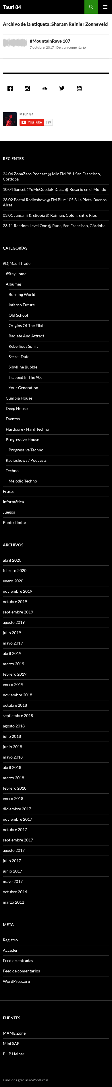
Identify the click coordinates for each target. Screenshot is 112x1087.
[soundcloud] (46, 88)
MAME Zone (14, 1033)
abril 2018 (12, 767)
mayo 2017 (13, 881)
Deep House (17, 408)
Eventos (13, 418)
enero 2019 (13, 684)
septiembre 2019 (18, 611)
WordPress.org (16, 981)
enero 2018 (13, 798)
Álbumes (14, 284)
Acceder (10, 950)
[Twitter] (63, 88)
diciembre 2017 (17, 808)
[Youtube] (80, 88)
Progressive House (22, 439)
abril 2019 (12, 653)
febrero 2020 (14, 570)
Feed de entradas (18, 960)
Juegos (9, 512)
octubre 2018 (15, 705)
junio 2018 (12, 746)
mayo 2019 (13, 643)
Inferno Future (22, 304)
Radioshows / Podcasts (26, 460)
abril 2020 (12, 560)
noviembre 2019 (17, 591)
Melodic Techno (23, 480)
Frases (8, 491)
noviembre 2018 (17, 694)
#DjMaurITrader (17, 263)
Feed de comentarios (21, 970)
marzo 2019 (13, 663)
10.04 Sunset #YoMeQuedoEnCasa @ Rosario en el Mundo (54, 189)
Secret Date (19, 356)
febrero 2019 (14, 674)
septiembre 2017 (18, 839)
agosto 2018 (14, 725)
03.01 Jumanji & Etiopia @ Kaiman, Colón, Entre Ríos (50, 215)
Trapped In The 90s (25, 377)
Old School (18, 315)
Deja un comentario (71, 47)
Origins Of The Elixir (27, 325)
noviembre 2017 (17, 819)
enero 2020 (13, 580)
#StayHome (16, 273)
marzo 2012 (13, 902)
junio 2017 (12, 871)
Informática (13, 501)
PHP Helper (13, 1053)
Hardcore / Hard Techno (27, 429)
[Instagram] (28, 88)
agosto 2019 (14, 622)
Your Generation (23, 387)
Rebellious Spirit (23, 346)
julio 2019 (12, 632)
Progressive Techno (26, 449)
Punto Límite (14, 522)
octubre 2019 (15, 601)
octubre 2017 (15, 829)
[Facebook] (11, 88)
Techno (12, 470)
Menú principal (105, 7)
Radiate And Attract (26, 335)
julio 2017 (12, 860)
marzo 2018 (13, 777)
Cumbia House (19, 398)
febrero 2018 (14, 788)
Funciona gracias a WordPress (25, 1080)
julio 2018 (12, 736)
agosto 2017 (14, 850)
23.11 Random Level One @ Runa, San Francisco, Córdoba (54, 225)
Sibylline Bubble (23, 366)
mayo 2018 (13, 757)
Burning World (22, 294)
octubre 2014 (15, 891)
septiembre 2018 (18, 715)
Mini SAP (11, 1043)
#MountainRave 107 (50, 40)
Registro (10, 939)
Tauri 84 (12, 7)
